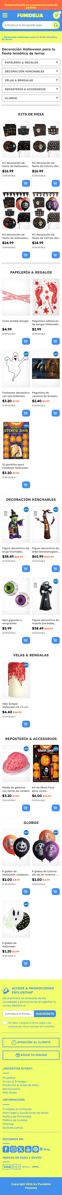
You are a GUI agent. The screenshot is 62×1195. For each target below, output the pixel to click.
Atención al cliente (33, 1042)
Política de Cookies (15, 1120)
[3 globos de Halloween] (16, 919)
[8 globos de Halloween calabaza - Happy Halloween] (16, 847)
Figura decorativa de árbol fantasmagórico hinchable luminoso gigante (46, 550)
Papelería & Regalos (21, 62)
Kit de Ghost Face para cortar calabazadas (43, 789)
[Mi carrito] (56, 15)
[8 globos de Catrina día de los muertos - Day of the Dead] (46, 847)
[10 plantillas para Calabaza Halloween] (16, 440)
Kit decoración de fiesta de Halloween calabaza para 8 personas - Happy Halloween (14, 164)
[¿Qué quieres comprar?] (5, 15)
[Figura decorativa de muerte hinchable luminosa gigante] (46, 596)
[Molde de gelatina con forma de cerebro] (16, 763)
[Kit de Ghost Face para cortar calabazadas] (46, 763)
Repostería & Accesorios (25, 89)
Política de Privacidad (17, 1116)
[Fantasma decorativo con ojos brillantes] (16, 369)
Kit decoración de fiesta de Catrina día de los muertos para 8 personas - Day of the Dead (45, 164)
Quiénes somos (13, 1127)
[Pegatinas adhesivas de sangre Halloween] (46, 297)
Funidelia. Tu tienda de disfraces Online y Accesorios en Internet (30, 15)
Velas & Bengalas (19, 80)
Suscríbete (45, 1013)
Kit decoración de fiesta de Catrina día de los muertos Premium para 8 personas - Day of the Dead (45, 236)
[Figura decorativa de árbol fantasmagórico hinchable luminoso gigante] (46, 524)
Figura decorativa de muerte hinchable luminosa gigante (45, 621)
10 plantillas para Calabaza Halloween (15, 466)
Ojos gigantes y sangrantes (12, 621)
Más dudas (10, 1092)
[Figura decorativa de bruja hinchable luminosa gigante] (16, 524)
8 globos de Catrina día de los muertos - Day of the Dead (44, 873)
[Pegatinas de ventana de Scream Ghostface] (46, 369)
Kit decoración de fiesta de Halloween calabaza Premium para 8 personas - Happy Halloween (14, 236)
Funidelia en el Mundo (17, 1109)
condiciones (15, 1026)
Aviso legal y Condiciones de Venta (25, 1112)
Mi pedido (9, 1077)
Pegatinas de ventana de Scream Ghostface (44, 394)
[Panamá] (6, 1149)
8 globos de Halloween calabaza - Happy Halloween (16, 873)
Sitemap (8, 1124)
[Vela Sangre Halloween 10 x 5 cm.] (16, 680)
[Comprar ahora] (26, 183)
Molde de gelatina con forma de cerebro (15, 789)
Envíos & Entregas (15, 1081)
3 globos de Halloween (9, 944)
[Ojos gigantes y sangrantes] (16, 596)
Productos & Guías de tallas (21, 1085)
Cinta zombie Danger (15, 321)
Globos (11, 98)
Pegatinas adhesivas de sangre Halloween (45, 322)
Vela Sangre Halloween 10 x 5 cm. (15, 705)
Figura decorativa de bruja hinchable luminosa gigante (15, 550)
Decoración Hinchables (24, 71)
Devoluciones (11, 1089)
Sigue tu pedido (33, 1055)
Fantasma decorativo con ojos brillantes (16, 394)
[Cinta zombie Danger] (16, 297)
